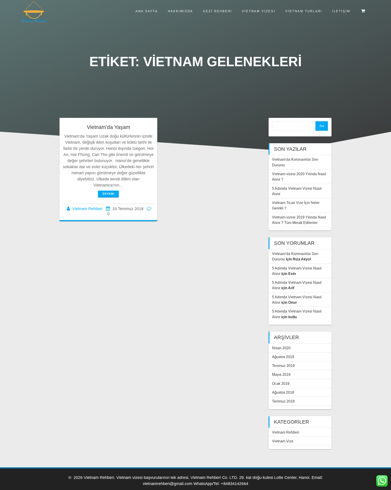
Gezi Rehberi (217, 11)
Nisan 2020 (281, 348)
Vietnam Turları (303, 11)
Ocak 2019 (280, 383)
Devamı (108, 193)
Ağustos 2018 (283, 392)
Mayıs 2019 (281, 374)
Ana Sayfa (147, 11)
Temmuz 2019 (283, 366)
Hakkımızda (180, 11)
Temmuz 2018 (283, 401)
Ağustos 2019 (283, 357)
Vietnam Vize (282, 441)
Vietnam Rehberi (87, 208)
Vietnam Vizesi (258, 11)
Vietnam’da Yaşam (108, 127)
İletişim (341, 11)
